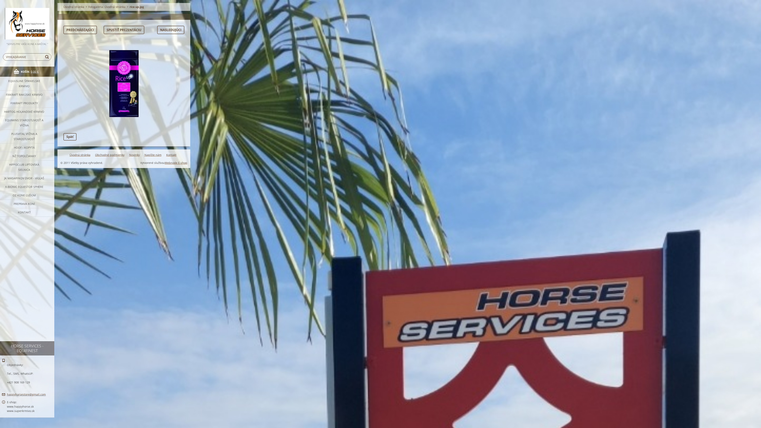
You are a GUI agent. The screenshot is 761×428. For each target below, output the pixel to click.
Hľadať (47, 56)
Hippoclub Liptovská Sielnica (24, 167)
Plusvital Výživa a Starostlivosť (24, 136)
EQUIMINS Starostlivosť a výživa (24, 122)
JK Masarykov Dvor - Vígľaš (24, 178)
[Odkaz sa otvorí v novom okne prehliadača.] (123, 83)
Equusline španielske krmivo (24, 83)
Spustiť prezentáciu (124, 30)
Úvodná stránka (73, 7)
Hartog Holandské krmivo (24, 112)
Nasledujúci (170, 30)
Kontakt (24, 212)
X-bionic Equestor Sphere (24, 187)
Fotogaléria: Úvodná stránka (106, 7)
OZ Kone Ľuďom (24, 195)
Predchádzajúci (80, 30)
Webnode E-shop (176, 163)
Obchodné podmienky (109, 155)
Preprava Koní (24, 204)
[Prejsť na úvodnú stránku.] (27, 21)
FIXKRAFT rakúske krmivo (24, 94)
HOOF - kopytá (24, 147)
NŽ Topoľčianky (24, 156)
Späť (70, 137)
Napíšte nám (153, 155)
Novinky (134, 155)
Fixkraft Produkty (24, 103)
